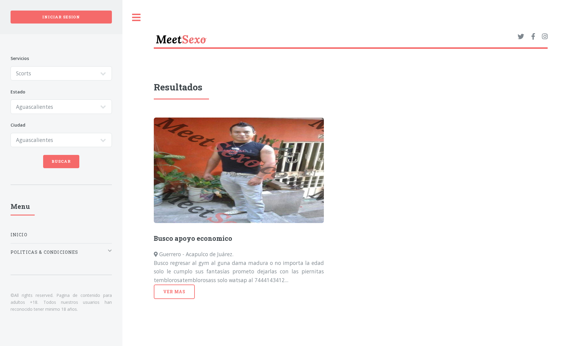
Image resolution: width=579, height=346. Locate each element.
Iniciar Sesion (61, 16)
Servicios (20, 58)
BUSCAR (61, 161)
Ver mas (174, 291)
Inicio (19, 234)
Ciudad (18, 125)
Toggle (136, 17)
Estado (18, 92)
